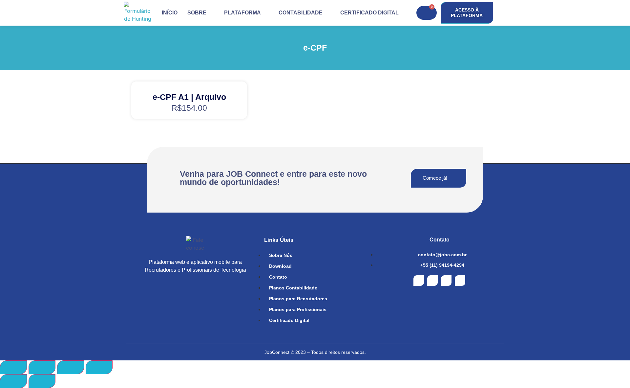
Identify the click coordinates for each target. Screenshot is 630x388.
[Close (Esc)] (13, 367)
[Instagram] (432, 280)
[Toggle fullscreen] (70, 367)
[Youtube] (446, 280)
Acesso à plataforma (467, 12)
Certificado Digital (369, 12)
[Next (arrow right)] (42, 381)
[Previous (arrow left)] (13, 381)
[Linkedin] (460, 280)
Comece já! (435, 178)
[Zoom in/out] (99, 367)
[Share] (42, 367)
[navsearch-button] (499, 12)
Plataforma (242, 12)
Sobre (196, 12)
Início (170, 12)
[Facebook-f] (418, 280)
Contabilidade (301, 12)
